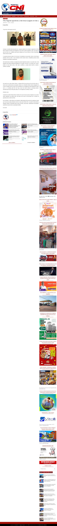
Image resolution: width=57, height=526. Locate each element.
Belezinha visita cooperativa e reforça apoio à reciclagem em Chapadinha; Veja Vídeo (50, 504)
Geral (36, 16)
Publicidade (32, 16)
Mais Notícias (26, 16)
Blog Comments (12, 142)
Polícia (21, 16)
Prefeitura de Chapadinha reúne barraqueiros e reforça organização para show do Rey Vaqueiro (49, 519)
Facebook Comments (31, 142)
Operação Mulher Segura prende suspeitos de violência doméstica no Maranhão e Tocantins (14, 131)
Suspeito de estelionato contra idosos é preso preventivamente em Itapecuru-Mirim (33, 125)
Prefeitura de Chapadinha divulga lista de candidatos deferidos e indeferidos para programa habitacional (50, 480)
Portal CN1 (14, 114)
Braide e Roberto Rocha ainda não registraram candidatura (32, 136)
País (18, 16)
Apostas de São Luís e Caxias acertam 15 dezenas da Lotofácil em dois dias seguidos (33, 131)
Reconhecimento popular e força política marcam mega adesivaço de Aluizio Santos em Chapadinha (50, 485)
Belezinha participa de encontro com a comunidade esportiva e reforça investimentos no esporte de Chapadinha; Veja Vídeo (50, 514)
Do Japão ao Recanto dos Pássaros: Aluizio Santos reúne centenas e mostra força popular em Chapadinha (49, 495)
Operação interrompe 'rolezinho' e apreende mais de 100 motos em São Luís (14, 137)
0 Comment (12, 22)
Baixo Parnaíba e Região (7, 16)
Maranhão (14, 16)
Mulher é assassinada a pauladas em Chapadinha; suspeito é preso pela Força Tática (50, 475)
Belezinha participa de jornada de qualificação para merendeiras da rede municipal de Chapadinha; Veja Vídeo (49, 490)
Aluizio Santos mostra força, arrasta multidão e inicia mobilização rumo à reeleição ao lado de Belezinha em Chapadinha (49, 500)
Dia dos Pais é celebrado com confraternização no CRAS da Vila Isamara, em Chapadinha (48, 509)
